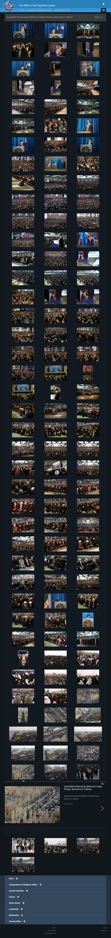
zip (101, 17)
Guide (105, 927)
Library (12, 897)
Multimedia (14, 915)
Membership (52, 930)
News (11, 878)
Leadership (14, 909)
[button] (103, 10)
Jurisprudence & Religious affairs (23, 885)
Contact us (103, 930)
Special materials (16, 891)
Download (68, 804)
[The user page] (103, 3)
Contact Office (15, 921)
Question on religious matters (39, 10)
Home (21, 10)
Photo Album (14, 903)
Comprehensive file (62, 10)
